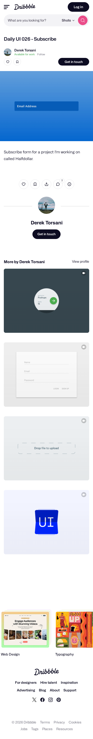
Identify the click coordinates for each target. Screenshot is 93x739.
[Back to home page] (24, 7)
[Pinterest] (59, 699)
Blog (42, 690)
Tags (34, 729)
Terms (45, 722)
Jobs (24, 729)
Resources (64, 729)
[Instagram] (50, 699)
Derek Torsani (25, 50)
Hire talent (48, 682)
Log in (78, 7)
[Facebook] (42, 699)
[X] (34, 699)
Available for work (24, 54)
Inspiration (69, 682)
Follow (41, 54)
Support (69, 690)
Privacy (59, 722)
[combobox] (31, 20)
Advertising (26, 690)
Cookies (75, 722)
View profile (80, 261)
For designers (25, 682)
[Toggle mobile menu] (6, 7)
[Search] (83, 20)
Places (47, 729)
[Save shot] (17, 62)
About (55, 690)
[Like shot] (7, 62)
